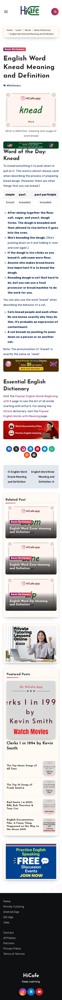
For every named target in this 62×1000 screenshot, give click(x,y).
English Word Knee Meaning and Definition (42, 476)
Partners (8, 943)
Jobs (6, 922)
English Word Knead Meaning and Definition (29, 67)
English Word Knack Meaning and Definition (17, 476)
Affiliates (9, 938)
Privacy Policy (12, 948)
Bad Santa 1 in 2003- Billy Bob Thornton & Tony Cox (20, 805)
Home (7, 901)
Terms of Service (14, 953)
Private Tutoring (13, 906)
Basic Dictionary (14, 49)
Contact (8, 932)
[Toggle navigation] (6, 12)
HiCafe (7, 411)
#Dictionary (14, 85)
